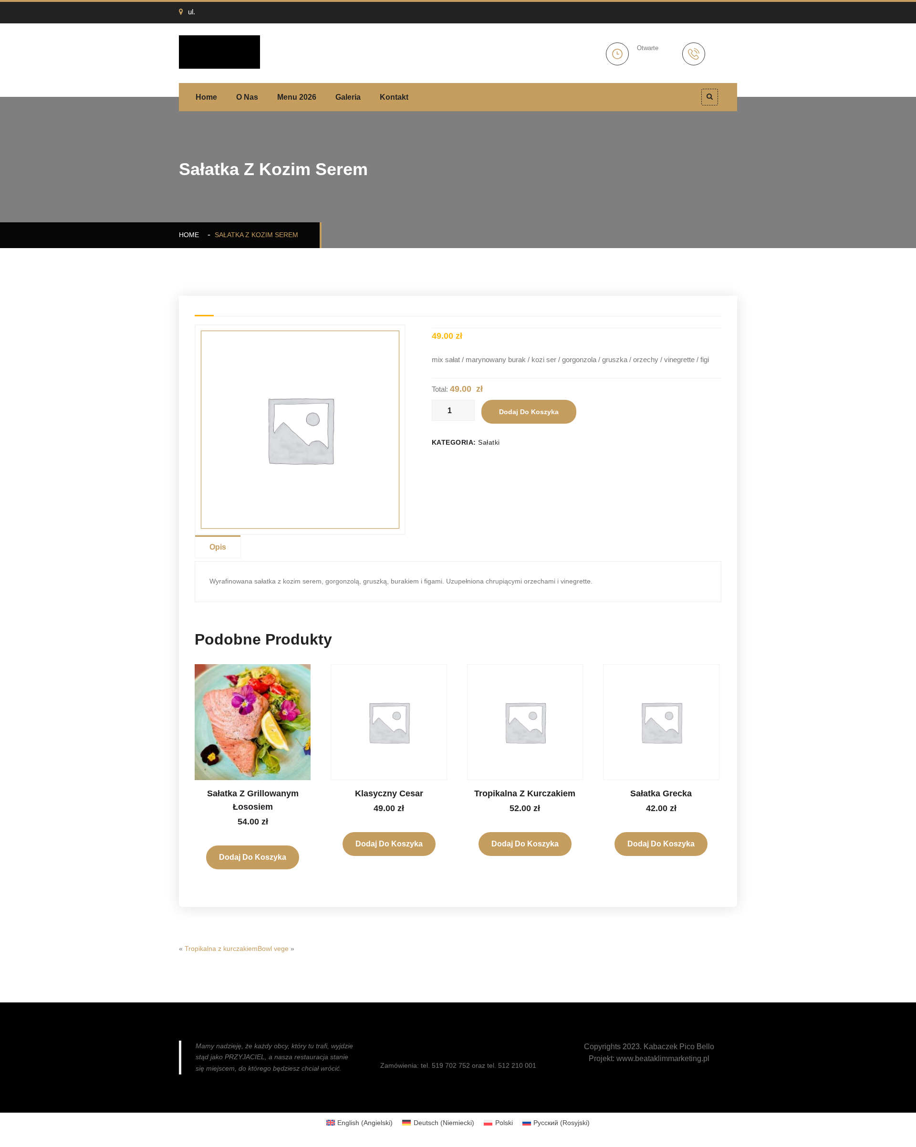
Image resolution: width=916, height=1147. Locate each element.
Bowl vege (273, 948)
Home (206, 97)
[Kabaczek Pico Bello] (219, 51)
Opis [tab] (217, 547)
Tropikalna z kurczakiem (221, 948)
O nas (247, 97)
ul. (191, 12)
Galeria (348, 97)
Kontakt (394, 97)
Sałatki (489, 442)
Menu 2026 (296, 97)
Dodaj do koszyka (529, 412)
